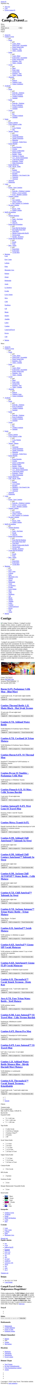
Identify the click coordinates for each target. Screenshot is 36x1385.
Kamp (6, 1216)
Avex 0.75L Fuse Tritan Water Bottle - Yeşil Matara (15, 999)
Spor (6, 1221)
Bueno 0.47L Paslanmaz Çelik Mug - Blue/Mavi (15, 690)
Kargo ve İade (9, 1329)
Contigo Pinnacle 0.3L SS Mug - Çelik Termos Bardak (16, 790)
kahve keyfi (9, 1247)
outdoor (7, 1261)
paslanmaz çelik (9, 1263)
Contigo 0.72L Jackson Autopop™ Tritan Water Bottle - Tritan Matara (17, 912)
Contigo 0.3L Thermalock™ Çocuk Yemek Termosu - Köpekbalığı (14, 1083)
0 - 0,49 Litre (10, 1118)
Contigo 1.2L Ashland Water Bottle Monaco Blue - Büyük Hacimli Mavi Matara (15, 1064)
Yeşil (11, 1200)
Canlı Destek (8, 1282)
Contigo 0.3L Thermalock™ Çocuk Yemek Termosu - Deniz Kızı (16, 982)
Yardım (7, 1342)
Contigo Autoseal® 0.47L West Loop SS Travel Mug (16, 807)
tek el (6, 1270)
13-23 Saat (10, 1149)
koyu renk (7, 1253)
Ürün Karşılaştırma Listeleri (13, 1368)
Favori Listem (9, 1357)
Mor (10, 1206)
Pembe (13, 1202)
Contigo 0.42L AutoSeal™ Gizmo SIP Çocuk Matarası (17, 946)
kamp (7, 1249)
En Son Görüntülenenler (12, 1366)
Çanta (6, 1220)
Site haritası (8, 1344)
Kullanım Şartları (10, 1331)
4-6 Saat (9, 1145)
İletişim (7, 1339)
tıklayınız (21, 1304)
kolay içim (7, 1252)
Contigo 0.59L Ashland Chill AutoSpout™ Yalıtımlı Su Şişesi (16, 839)
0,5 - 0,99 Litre (11, 1120)
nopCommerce (12, 1383)
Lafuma (7, 1231)
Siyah (11, 1198)
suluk (6, 1268)
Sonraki (7, 1101)
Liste (12, 679)
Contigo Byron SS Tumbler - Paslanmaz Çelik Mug (15, 774)
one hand (7, 1259)
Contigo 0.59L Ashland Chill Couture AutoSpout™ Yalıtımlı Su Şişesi (17, 857)
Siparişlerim (8, 1355)
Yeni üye (7, 7)
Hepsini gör (4, 1238)
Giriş (6, 8)
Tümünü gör (4, 1273)
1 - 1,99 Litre (10, 1122)
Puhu (6, 1233)
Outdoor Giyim (9, 1213)
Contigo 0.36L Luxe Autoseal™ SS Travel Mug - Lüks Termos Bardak (18, 1016)
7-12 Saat (9, 1147)
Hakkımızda (8, 1326)
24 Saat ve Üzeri (12, 1151)
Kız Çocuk (10, 1169)
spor (6, 1266)
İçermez (9, 1176)
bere (6, 1243)
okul (6, 1257)
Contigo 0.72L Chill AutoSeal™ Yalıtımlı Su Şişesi (16, 894)
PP (7, 1137)
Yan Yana (7, 679)
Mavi (11, 1196)
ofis (6, 1255)
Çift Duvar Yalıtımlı (12, 1131)
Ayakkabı (7, 1214)
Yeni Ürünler (8, 1364)
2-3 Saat (9, 1143)
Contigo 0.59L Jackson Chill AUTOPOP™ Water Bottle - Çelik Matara (18, 876)
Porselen (9, 1135)
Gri (10, 1204)
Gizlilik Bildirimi (10, 1328)
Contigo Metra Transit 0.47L (15, 822)
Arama (7, 1369)
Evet (8, 1182)
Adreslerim (8, 1353)
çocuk (6, 1245)
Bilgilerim (8, 1351)
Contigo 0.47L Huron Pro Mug (16, 1031)
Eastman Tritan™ (12, 1133)
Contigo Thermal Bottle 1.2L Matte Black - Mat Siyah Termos (17, 706)
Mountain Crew (9, 1235)
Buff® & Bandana (10, 1218)
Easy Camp (8, 1230)
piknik (6, 1264)
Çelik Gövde (10, 1129)
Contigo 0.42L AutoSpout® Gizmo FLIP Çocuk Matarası (17, 964)
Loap (6, 1228)
